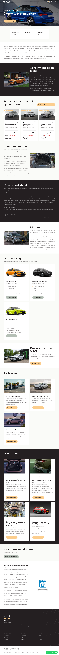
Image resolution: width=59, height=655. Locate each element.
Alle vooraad (41, 618)
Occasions (41, 622)
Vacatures (41, 633)
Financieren (6, 639)
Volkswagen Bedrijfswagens (27, 626)
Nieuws (40, 635)
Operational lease (7, 633)
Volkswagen (23, 618)
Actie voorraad (42, 626)
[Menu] (55, 2)
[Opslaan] (17, 122)
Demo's (40, 624)
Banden (22, 639)
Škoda (22, 624)
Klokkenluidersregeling (30, 652)
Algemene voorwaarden (8, 652)
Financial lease (7, 635)
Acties (40, 637)
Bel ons (36, 652)
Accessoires (23, 635)
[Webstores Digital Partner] (7, 2)
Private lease (6, 631)
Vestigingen (41, 631)
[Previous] (3, 114)
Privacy (23, 652)
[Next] (55, 114)
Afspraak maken (24, 631)
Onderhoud (23, 633)
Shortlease (6, 637)
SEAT (22, 622)
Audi (22, 620)
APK (22, 637)
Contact (40, 639)
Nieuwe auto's (42, 620)
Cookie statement (17, 652)
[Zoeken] (52, 2)
